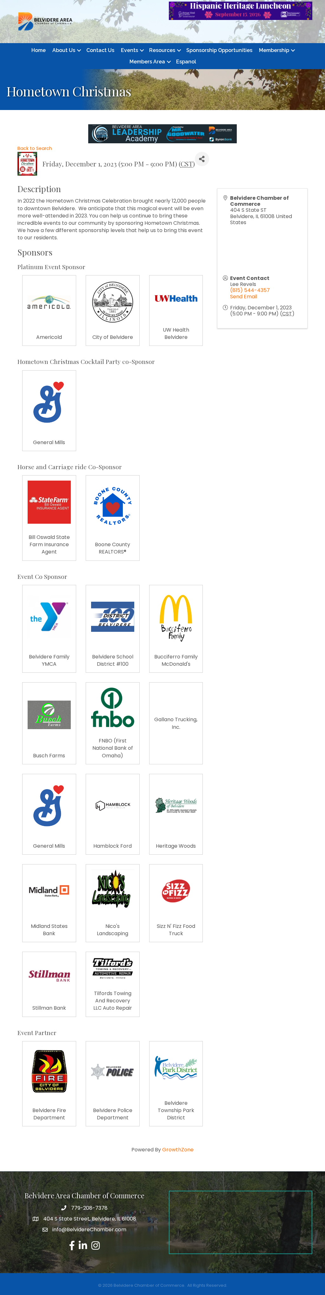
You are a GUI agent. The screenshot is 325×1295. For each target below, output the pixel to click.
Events (129, 50)
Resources (162, 50)
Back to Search (34, 148)
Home (38, 50)
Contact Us (100, 50)
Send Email (243, 296)
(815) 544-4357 (250, 290)
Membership (274, 50)
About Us (63, 50)
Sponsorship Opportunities (219, 50)
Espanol (186, 62)
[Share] (202, 159)
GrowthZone (178, 1149)
